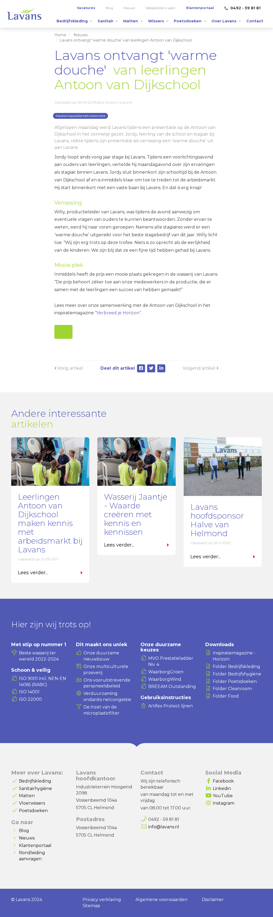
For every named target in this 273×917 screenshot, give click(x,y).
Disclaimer (213, 899)
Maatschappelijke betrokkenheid (80, 116)
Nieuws (80, 34)
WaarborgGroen (165, 671)
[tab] (74, 21)
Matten (27, 795)
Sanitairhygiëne (35, 788)
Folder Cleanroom (232, 688)
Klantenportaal (35, 845)
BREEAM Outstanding (172, 686)
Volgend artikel (199, 368)
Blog (24, 830)
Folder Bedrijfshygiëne (237, 673)
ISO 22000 (30, 699)
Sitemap (91, 905)
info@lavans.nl (163, 826)
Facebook (223, 781)
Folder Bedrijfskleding (236, 666)
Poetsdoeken (33, 810)
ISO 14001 (29, 691)
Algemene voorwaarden (161, 899)
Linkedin (222, 788)
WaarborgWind (164, 679)
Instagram (223, 803)
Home (60, 34)
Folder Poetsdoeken (235, 681)
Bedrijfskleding (35, 781)
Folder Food (226, 696)
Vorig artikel (70, 368)
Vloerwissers (32, 803)
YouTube (223, 795)
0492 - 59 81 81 (244, 8)
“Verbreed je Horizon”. (118, 312)
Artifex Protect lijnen (170, 705)
